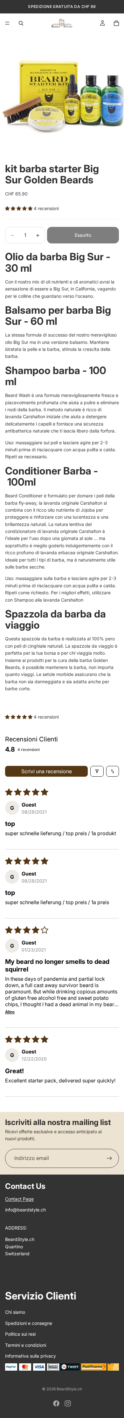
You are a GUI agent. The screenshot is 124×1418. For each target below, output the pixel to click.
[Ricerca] (21, 23)
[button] (19, 208)
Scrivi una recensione (46, 771)
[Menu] (7, 23)
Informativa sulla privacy (30, 1356)
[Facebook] (56, 1403)
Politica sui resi (20, 1334)
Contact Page (19, 1199)
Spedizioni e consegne (28, 1323)
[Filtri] (97, 771)
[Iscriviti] (109, 1158)
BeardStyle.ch (69, 1389)
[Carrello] (116, 23)
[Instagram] (68, 1403)
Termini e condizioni (25, 1345)
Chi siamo (15, 1312)
